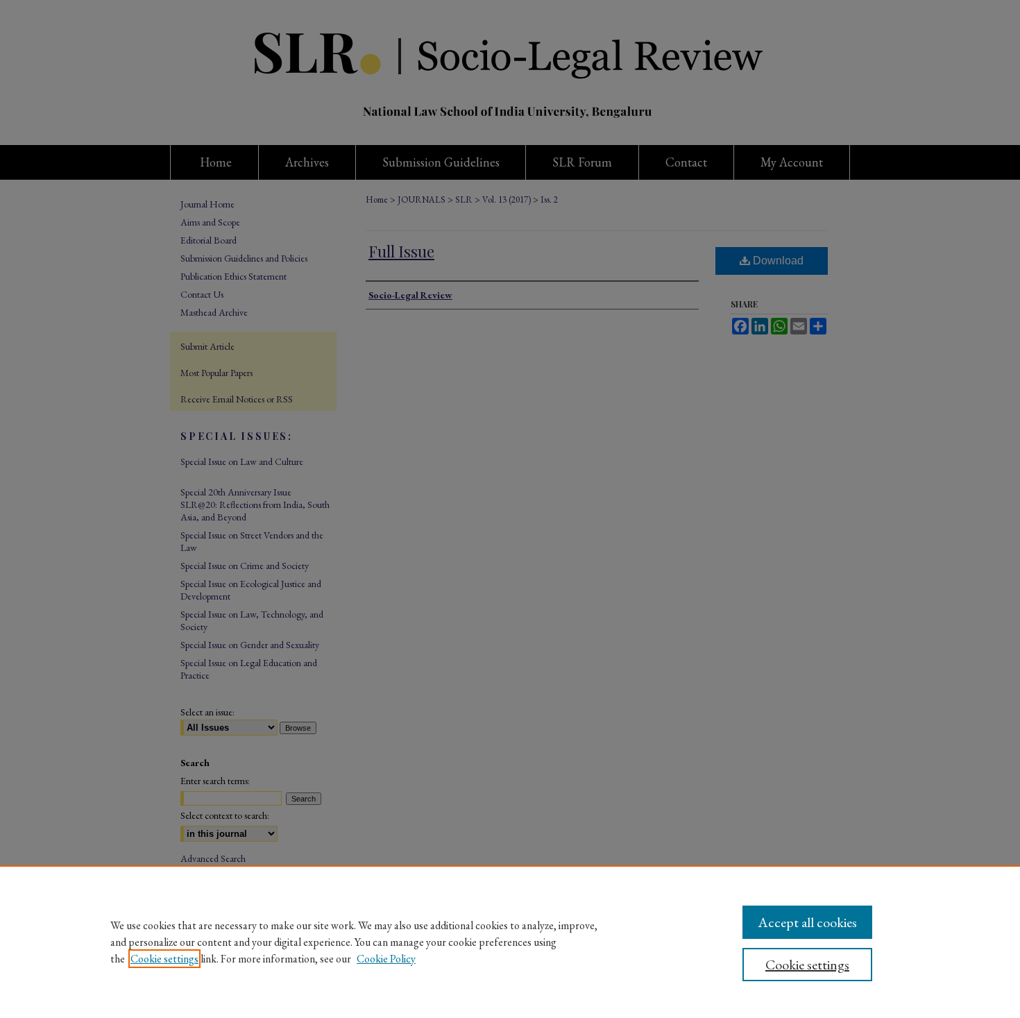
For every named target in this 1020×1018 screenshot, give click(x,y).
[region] (510, 941)
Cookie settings (164, 958)
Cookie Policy (386, 958)
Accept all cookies (807, 922)
